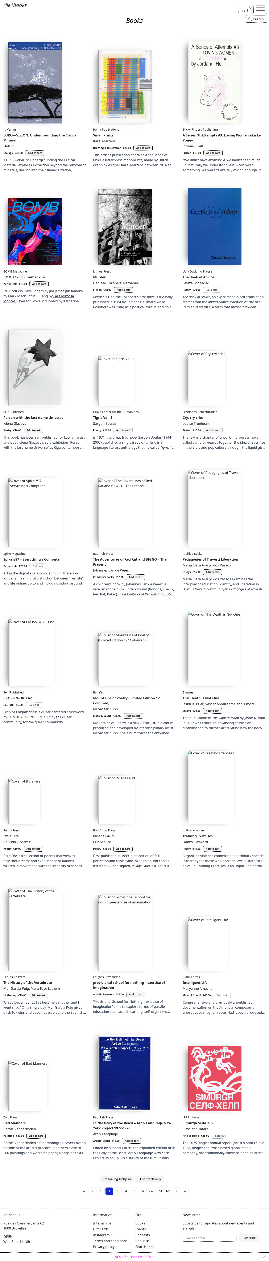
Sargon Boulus (104, 423)
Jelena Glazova (14, 423)
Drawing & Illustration (107, 148)
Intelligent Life (195, 982)
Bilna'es (98, 692)
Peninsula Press (14, 977)
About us (142, 1241)
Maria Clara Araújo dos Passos (207, 565)
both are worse (193, 830)
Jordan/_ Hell (193, 146)
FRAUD (8, 146)
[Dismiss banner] (264, 1257)
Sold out (212, 290)
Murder (99, 277)
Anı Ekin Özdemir (17, 842)
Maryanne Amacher (198, 988)
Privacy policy (104, 1246)
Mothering (10, 995)
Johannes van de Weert (111, 570)
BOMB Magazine (15, 271)
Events (140, 1229)
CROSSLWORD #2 (17, 698)
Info (147, 1256)
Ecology (8, 153)
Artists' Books (101, 1141)
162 (168, 1191)
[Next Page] (176, 1191)
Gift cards (101, 1229)
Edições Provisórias (106, 977)
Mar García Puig (16, 988)
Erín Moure (102, 842)
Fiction (187, 153)
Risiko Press (11, 830)
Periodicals (10, 284)
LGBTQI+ (9, 705)
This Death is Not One (201, 698)
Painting (8, 1136)
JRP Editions (191, 1117)
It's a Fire (11, 836)
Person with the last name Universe (33, 417)
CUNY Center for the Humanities (116, 412)
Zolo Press (10, 1117)
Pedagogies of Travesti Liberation (210, 559)
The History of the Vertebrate (27, 982)
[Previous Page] (92, 1191)
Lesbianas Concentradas (200, 412)
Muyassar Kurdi (105, 709)
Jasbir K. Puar (193, 704)
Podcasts (142, 1235)
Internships (102, 1223)
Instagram (101, 1235)
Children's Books (103, 577)
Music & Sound (102, 716)
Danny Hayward (195, 842)
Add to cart (35, 153)
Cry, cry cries (193, 417)
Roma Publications (106, 129)
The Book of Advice (198, 277)
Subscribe (249, 1238)
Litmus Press (102, 271)
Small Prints (103, 135)
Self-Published (13, 412)
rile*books (15, 4)
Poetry (187, 290)
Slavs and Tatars (195, 1129)
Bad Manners (14, 1123)
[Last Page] (185, 1191)
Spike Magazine (14, 554)
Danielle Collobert (107, 283)
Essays (187, 572)
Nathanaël (131, 283)
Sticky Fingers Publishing (200, 129)
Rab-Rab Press (103, 554)
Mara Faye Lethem (45, 988)
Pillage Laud (103, 836)
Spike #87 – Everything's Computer (32, 559)
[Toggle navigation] (260, 8)
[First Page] (84, 1191)
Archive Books (192, 554)
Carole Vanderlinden (19, 1129)
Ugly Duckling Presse (197, 271)
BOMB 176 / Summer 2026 (24, 277)
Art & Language (105, 1134)
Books (140, 1223)
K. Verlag (9, 129)
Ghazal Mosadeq (196, 283)
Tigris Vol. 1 (102, 417)
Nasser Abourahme (220, 704)
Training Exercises (198, 836)
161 (159, 1191)
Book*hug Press (104, 830)
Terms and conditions (110, 1241)
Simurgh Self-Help (198, 1123)
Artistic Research (103, 994)
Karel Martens (104, 141)
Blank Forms (191, 977)
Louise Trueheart (196, 423)
